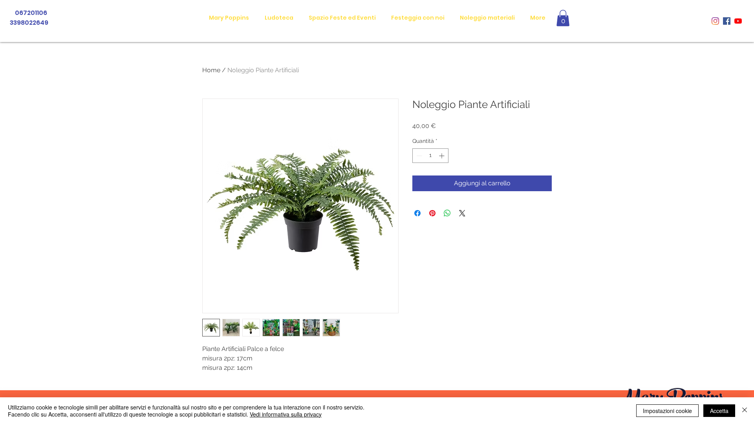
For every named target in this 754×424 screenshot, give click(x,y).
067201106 (31, 12)
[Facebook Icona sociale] (726, 21)
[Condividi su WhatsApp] (447, 213)
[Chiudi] (744, 411)
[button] (563, 18)
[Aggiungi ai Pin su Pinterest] (432, 213)
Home (211, 70)
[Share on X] (462, 213)
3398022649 (28, 22)
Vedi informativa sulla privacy (286, 414)
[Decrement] (418, 156)
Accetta (719, 411)
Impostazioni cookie (667, 411)
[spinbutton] (430, 156)
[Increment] (442, 156)
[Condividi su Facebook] (417, 213)
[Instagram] (715, 21)
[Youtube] (738, 21)
